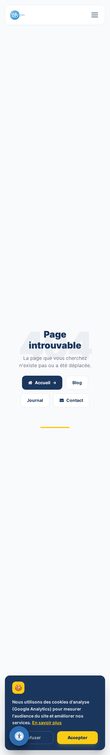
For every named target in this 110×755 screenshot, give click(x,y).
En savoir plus (47, 722)
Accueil (42, 382)
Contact (74, 400)
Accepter (77, 737)
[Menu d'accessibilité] (19, 736)
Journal (35, 400)
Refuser (33, 737)
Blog (77, 382)
